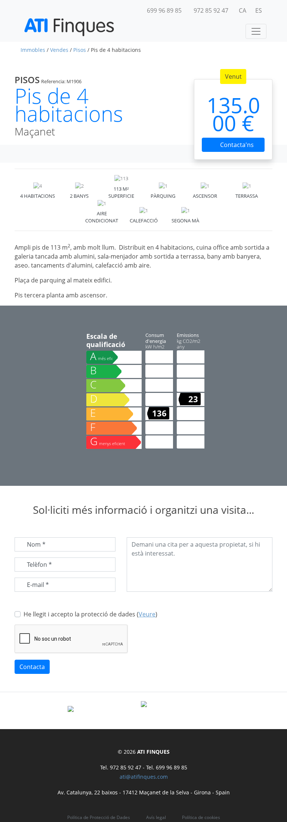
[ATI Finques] (69, 27)
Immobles (33, 49)
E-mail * (38, 585)
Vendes (59, 49)
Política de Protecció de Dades (98, 817)
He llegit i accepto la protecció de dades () (90, 614)
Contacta (32, 667)
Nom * (36, 544)
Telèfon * (39, 564)
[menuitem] (242, 10)
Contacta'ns (236, 145)
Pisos (79, 49)
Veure (147, 614)
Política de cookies (201, 817)
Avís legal (156, 817)
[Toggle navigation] (256, 31)
